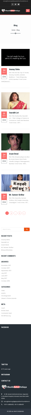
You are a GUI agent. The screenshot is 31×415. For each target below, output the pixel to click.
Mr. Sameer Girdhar (16, 195)
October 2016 (5, 281)
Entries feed (5, 310)
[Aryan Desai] (15, 141)
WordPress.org (6, 316)
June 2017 (4, 276)
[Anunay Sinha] (15, 57)
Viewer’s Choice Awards (8, 298)
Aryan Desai (13, 154)
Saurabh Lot (14, 113)
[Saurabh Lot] (15, 100)
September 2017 (6, 270)
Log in (3, 308)
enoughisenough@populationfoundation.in (17, 401)
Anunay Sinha (14, 69)
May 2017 (4, 278)
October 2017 (5, 268)
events (3, 293)
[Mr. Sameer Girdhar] (15, 182)
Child (2, 290)
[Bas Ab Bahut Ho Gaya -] (8, 11)
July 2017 (4, 273)
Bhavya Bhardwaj (6, 250)
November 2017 (6, 265)
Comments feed (6, 313)
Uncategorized (6, 296)
